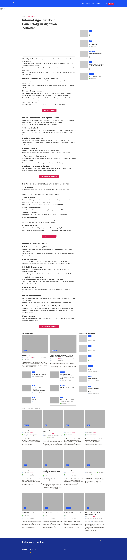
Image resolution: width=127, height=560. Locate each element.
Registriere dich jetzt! (49, 110)
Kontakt (111, 3)
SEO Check (104, 3)
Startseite (24, 16)
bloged (35, 552)
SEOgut (30, 552)
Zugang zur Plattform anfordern (49, 176)
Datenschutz (66, 552)
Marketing (87, 3)
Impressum (86, 549)
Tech (92, 3)
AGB (65, 549)
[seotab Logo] (17, 1)
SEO (83, 3)
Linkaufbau (97, 3)
